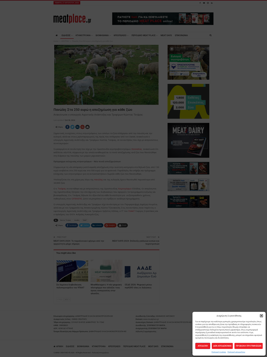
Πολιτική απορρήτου (236, 352)
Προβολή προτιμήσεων (248, 346)
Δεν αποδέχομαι (222, 346)
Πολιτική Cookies (219, 352)
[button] (261, 315)
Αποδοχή (203, 346)
